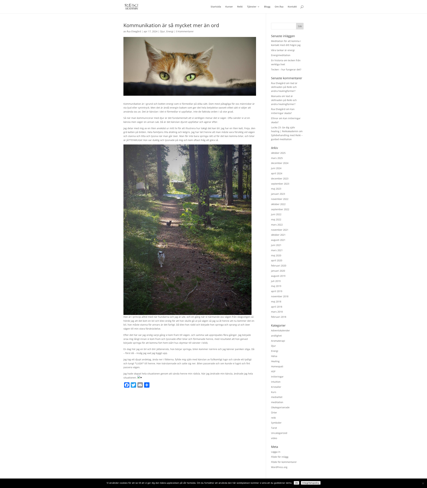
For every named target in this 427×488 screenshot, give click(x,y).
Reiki (240, 6)
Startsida (216, 6)
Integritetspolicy (310, 483)
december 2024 (279, 163)
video (274, 438)
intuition (276, 381)
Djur (162, 31)
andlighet (276, 335)
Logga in (275, 451)
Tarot (274, 427)
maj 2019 (276, 286)
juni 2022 (276, 214)
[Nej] (422, 483)
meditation (277, 402)
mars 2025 (277, 158)
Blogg (267, 6)
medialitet (276, 397)
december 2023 (279, 178)
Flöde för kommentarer (284, 462)
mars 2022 (277, 224)
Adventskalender (280, 330)
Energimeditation (280, 55)
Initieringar (277, 376)
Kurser (229, 6)
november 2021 (279, 229)
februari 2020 (278, 265)
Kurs (273, 392)
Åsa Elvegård (134, 31)
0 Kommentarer (185, 31)
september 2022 (280, 209)
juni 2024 (276, 168)
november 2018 (279, 296)
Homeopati (277, 366)
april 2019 (276, 291)
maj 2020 (276, 255)
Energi (169, 31)
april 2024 (276, 173)
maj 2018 (276, 301)
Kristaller (276, 386)
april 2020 (276, 260)
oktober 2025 (278, 152)
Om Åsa (279, 6)
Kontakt (292, 6)
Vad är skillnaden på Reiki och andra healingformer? (284, 87)
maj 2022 (276, 219)
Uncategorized (279, 433)
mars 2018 (277, 311)
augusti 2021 (278, 240)
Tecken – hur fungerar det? (286, 69)
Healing (275, 361)
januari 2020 (278, 270)
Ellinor (274, 118)
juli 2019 (276, 281)
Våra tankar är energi (283, 50)
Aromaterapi (278, 340)
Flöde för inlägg (279, 456)
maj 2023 (276, 188)
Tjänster (251, 6)
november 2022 (279, 199)
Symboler (276, 422)
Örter (274, 412)
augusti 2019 (278, 275)
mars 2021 (277, 250)
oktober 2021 (278, 234)
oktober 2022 (278, 204)
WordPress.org (279, 467)
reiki (273, 417)
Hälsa (274, 356)
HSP (273, 371)
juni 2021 (276, 245)
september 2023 (280, 183)
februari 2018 (278, 316)
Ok (296, 483)
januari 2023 (278, 193)
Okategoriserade (280, 407)
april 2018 (276, 306)
